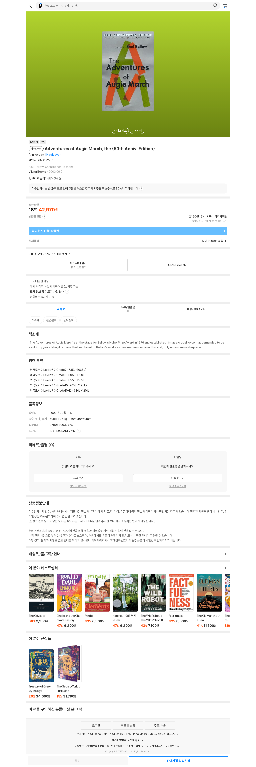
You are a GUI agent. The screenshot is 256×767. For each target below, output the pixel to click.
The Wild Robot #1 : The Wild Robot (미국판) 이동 (153, 601)
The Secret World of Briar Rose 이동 (69, 671)
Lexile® (48, 370)
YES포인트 (35, 216)
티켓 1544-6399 (113, 734)
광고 (179, 746)
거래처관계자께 (155, 746)
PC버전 (129, 746)
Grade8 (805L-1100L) (71, 375)
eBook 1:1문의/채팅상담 (162, 734)
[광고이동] (215, 6)
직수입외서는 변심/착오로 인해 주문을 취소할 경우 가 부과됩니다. (85, 188)
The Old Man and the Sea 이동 (209, 601)
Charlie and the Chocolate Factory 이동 (69, 601)
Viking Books (37, 171)
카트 (225, 6)
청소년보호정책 (114, 746)
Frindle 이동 (97, 601)
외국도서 (35, 370)
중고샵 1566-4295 (136, 734)
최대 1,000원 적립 (213, 241)
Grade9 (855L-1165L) (71, 380)
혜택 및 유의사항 (78, 486)
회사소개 (140, 746)
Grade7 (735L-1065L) (71, 370)
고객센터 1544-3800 (89, 734)
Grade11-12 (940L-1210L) (73, 390)
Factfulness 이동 (181, 601)
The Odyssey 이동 (41, 601)
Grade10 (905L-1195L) (71, 385)
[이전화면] (31, 6)
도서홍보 (169, 746)
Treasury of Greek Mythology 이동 (41, 673)
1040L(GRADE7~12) (63, 431)
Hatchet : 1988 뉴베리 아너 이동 (125, 601)
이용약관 (79, 746)
